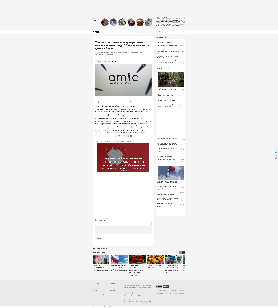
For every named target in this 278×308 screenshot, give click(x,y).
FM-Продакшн (112, 283)
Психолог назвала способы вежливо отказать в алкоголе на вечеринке (166, 193)
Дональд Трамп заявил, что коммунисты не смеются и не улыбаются (167, 67)
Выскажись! (99, 61)
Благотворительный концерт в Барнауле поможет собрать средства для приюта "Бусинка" (167, 205)
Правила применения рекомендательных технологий (104, 292)
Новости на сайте (96, 283)
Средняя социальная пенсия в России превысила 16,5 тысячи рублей (166, 105)
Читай (113, 31)
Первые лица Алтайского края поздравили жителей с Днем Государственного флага (167, 182)
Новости (108, 31)
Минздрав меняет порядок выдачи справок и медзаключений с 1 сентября (167, 46)
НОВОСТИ (97, 38)
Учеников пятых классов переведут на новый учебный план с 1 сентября (166, 41)
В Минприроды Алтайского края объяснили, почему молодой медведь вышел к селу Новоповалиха (168, 89)
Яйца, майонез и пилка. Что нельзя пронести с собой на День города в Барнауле (165, 95)
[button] (148, 144)
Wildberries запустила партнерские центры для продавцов (167, 57)
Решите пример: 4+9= (100, 235)
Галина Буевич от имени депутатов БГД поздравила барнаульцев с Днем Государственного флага (167, 62)
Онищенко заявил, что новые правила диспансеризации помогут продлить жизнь (167, 143)
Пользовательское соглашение (99, 285)
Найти (183, 31)
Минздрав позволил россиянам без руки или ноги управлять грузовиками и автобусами (167, 150)
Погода (94, 286)
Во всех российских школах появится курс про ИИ (167, 139)
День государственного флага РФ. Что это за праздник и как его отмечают (168, 198)
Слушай (119, 31)
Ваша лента (162, 31)
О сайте (110, 286)
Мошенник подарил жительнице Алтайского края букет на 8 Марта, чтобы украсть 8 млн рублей (168, 51)
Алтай (104, 38)
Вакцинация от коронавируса (122, 141)
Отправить (99, 238)
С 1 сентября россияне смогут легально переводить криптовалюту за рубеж (167, 160)
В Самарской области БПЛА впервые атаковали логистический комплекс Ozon (167, 101)
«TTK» (111, 306)
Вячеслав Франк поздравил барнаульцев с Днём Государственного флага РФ (167, 155)
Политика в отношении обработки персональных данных (105, 294)
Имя (96, 223)
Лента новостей (161, 37)
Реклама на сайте (112, 285)
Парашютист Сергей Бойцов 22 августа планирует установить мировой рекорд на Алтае (167, 188)
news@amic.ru (137, 292)
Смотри (125, 31)
